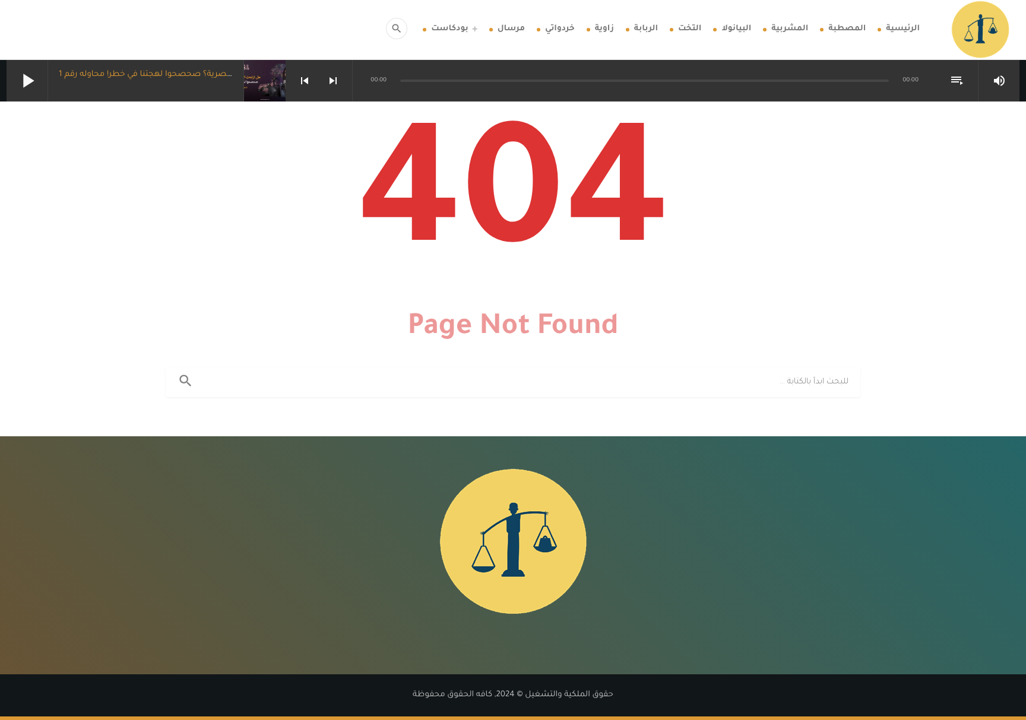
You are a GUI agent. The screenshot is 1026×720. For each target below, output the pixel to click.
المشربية (789, 29)
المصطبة (847, 29)
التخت (689, 29)
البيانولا (736, 29)
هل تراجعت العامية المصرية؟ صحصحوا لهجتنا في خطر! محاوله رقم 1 (184, 75)
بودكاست (449, 29)
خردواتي (560, 29)
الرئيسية (903, 29)
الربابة (646, 29)
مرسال (511, 29)
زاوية (604, 29)
